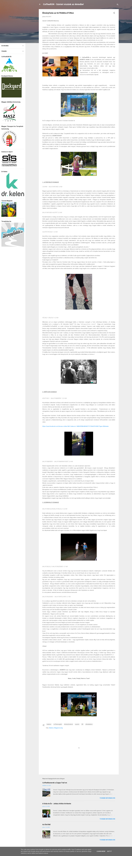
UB (82, 724)
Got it (109, 851)
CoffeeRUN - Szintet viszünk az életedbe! (63, 4)
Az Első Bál (46, 824)
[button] (114, 13)
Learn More (101, 851)
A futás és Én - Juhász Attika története (56, 804)
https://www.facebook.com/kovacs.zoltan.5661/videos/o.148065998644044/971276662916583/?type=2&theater (75, 426)
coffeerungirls (58, 724)
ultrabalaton (88, 724)
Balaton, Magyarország (56, 728)
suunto (77, 724)
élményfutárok (68, 724)
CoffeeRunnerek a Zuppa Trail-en (54, 783)
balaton (49, 724)
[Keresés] (118, 5)
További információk (107, 798)
